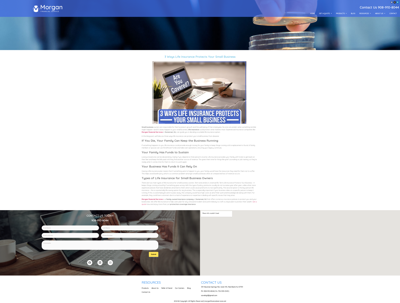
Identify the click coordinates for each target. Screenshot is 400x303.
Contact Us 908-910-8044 (379, 7)
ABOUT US (379, 13)
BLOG (353, 13)
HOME (312, 13)
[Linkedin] (397, 2)
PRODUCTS (340, 13)
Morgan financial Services (152, 132)
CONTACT (393, 13)
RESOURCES (364, 13)
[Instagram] (394, 2)
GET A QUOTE (324, 13)
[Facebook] (391, 2)
